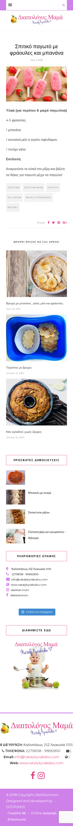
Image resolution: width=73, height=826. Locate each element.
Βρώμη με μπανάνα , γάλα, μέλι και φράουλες (34, 303)
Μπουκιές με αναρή (39, 492)
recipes (13, 207)
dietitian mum (33, 187)
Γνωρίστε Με (17, 813)
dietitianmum (18, 595)
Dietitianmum (46, 795)
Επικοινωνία (17, 819)
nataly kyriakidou (38, 197)
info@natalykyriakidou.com (29, 579)
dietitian (13, 187)
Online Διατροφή (43, 813)
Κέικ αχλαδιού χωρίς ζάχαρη (23, 432)
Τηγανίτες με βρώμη (18, 367)
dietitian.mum (19, 590)
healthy (53, 187)
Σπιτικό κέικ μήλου (38, 512)
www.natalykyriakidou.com (28, 584)
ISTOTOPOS (15, 807)
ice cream (14, 197)
